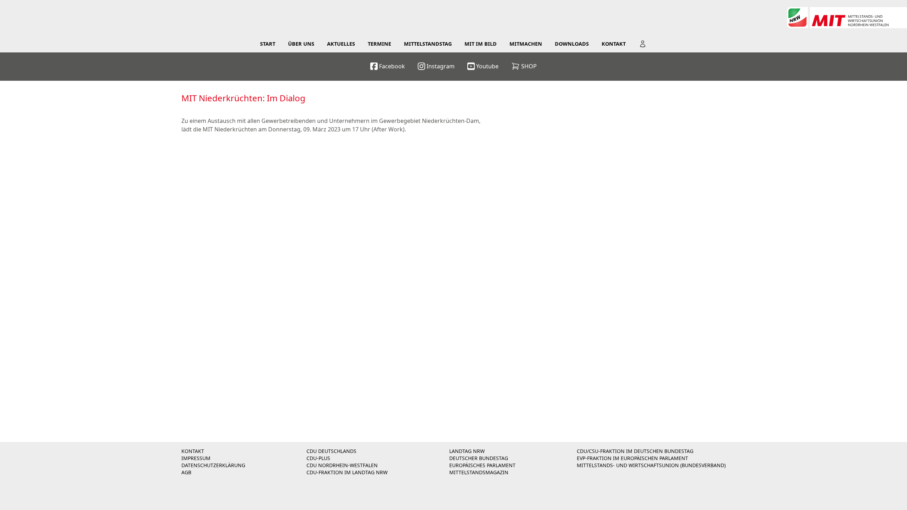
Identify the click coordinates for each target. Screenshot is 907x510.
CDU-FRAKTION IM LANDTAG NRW (347, 472)
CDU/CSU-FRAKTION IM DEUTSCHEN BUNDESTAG (635, 451)
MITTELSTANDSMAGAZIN (478, 472)
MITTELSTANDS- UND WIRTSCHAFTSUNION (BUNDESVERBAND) (651, 465)
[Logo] (847, 17)
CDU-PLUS (318, 458)
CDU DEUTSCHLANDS (331, 451)
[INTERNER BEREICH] (642, 43)
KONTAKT (192, 451)
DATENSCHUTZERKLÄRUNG (213, 465)
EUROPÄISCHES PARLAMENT (482, 465)
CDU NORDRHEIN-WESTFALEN (342, 465)
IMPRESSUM (195, 458)
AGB (186, 472)
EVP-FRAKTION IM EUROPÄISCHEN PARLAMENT (632, 458)
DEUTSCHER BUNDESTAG (478, 458)
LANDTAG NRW (467, 451)
